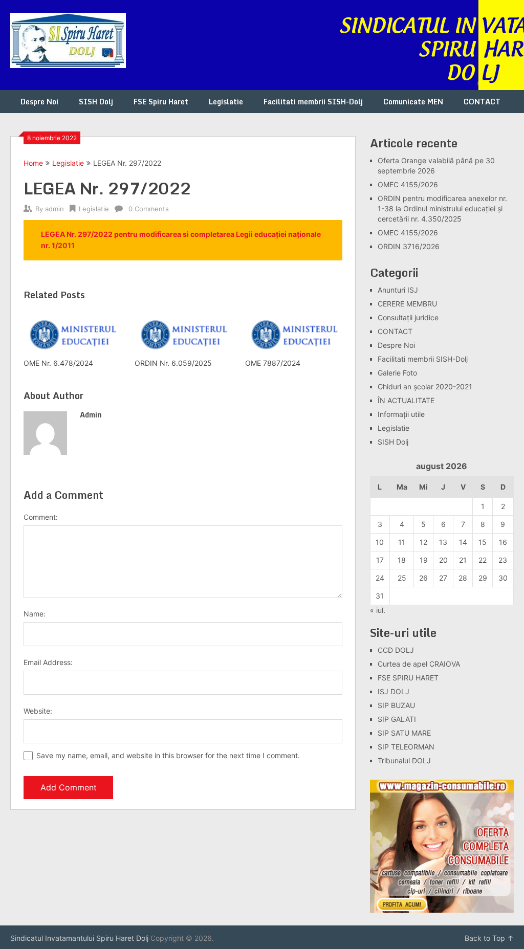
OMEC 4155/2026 (408, 184)
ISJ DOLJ (393, 691)
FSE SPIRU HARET (408, 677)
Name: (35, 613)
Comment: (41, 517)
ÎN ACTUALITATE (406, 400)
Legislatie (226, 101)
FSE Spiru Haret (161, 101)
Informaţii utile (401, 414)
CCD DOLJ (396, 650)
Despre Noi (39, 101)
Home (33, 163)
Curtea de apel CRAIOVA (419, 663)
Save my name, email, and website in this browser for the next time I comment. (168, 755)
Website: (38, 711)
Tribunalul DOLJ (404, 760)
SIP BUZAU (396, 705)
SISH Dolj (96, 101)
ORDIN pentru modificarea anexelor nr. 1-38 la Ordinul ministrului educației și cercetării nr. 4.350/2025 (442, 208)
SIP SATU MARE (404, 733)
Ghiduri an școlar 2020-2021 (425, 386)
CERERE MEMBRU (407, 303)
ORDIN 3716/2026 (409, 246)
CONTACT (482, 101)
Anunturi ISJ (398, 289)
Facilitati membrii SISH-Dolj (313, 101)
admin (54, 209)
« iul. (377, 610)
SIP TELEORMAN (406, 746)
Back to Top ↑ (489, 938)
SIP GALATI (397, 719)
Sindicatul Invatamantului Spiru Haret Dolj (79, 938)
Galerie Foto (397, 372)
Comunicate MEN (413, 101)
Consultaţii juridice (408, 317)
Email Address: (48, 662)
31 (380, 595)
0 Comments (148, 209)
